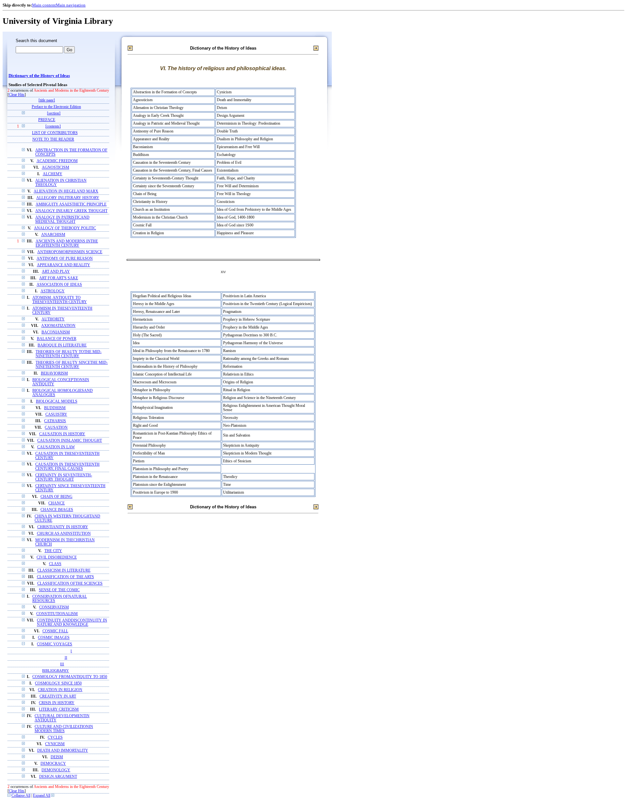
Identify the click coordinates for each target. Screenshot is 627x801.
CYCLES (55, 737)
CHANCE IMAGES (56, 510)
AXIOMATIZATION (58, 326)
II (66, 657)
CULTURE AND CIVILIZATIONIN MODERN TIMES (64, 729)
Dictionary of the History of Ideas (39, 75)
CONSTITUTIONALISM (57, 614)
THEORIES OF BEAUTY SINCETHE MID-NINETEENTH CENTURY (72, 365)
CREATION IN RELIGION (60, 690)
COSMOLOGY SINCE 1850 (58, 683)
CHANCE (56, 503)
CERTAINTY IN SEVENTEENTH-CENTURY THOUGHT (63, 477)
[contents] (53, 126)
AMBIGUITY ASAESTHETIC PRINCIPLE (71, 204)
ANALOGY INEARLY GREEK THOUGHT (71, 211)
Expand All (41, 795)
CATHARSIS (55, 421)
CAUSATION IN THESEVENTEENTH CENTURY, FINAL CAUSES (67, 466)
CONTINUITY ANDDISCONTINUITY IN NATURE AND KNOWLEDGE (72, 622)
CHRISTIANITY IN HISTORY (62, 527)
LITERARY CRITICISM (59, 709)
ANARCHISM (53, 235)
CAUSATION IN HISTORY (62, 434)
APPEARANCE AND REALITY (63, 265)
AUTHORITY (53, 319)
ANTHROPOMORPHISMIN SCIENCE (69, 252)
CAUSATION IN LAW (56, 447)
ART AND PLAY (56, 272)
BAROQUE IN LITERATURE (62, 345)
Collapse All (20, 795)
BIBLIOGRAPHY (55, 670)
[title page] (47, 100)
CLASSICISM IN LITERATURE (63, 570)
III (62, 664)
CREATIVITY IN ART (58, 696)
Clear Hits (16, 95)
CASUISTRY (56, 414)
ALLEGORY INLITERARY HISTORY (67, 198)
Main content (44, 5)
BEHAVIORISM (54, 373)
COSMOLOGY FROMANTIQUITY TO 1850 (69, 677)
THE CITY (53, 551)
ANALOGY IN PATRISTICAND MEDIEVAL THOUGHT (62, 219)
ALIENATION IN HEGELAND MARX (66, 191)
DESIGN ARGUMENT (58, 777)
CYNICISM (55, 744)
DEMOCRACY (53, 764)
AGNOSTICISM (55, 167)
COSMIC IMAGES (54, 638)
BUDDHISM (55, 408)
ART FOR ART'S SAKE (58, 278)
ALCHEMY (52, 174)
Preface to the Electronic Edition (56, 107)
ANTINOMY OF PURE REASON (65, 258)
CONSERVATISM (54, 607)
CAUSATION (56, 427)
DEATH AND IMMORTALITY (62, 750)
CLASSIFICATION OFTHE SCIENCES (70, 583)
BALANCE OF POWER (56, 339)
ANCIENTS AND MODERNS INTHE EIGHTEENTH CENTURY (67, 243)
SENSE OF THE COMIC (59, 590)
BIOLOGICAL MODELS (56, 401)
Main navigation (71, 5)
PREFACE (46, 120)
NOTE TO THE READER (53, 139)
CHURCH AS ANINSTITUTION (64, 533)
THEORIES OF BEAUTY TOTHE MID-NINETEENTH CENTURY (69, 354)
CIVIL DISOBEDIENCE (57, 557)
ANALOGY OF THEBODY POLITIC (65, 228)
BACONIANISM (55, 332)
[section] (53, 113)
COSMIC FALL (55, 631)
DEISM (57, 757)
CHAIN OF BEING (56, 497)
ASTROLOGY (52, 291)
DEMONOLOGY (55, 770)
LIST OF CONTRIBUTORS (55, 133)
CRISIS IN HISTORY (56, 703)
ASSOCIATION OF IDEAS (59, 285)
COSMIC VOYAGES (54, 644)
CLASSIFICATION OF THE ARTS (65, 577)
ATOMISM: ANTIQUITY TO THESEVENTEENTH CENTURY (59, 300)
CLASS (55, 564)
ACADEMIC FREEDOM (57, 161)
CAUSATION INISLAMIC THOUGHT (69, 441)
